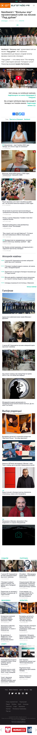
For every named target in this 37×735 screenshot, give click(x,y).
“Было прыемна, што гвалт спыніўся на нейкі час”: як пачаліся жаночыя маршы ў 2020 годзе (17, 202)
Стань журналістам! (12, 702)
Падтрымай (23, 702)
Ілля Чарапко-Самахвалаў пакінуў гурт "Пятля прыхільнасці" (27, 661)
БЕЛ (17, 1)
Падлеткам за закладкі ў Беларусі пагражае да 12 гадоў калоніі (20, 272)
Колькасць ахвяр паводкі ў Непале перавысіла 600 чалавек (17, 548)
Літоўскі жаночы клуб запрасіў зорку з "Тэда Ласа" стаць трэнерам (8, 671)
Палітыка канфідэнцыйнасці (18, 721)
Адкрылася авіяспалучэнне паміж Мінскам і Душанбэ (16, 317)
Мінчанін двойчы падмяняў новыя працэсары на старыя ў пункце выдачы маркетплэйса (20, 278)
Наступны (36, 730)
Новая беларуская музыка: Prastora (25, 676)
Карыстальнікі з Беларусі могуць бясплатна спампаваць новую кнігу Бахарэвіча (16, 493)
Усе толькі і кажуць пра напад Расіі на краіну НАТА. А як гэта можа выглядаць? (17, 374)
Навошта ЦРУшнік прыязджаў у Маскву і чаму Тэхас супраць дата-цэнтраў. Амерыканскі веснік (18, 464)
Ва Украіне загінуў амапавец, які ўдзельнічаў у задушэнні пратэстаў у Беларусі (18, 247)
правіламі (23, 719)
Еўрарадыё (4, 21)
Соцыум (4, 558)
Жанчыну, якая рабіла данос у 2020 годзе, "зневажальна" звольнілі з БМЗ (16, 174)
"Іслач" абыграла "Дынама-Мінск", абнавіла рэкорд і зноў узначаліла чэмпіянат (8, 680)
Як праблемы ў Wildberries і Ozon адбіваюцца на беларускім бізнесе (7, 637)
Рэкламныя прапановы (19, 709)
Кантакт (8, 709)
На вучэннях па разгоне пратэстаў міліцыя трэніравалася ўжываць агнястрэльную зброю (18, 211)
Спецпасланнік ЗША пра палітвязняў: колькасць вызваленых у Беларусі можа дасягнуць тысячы (27, 584)
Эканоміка (5, 600)
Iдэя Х (20, 689)
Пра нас (8, 711)
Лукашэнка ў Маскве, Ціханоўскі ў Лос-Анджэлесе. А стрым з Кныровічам (15, 521)
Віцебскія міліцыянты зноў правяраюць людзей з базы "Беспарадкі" (16, 225)
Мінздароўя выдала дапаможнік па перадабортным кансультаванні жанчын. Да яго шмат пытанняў (18, 403)
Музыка (23, 644)
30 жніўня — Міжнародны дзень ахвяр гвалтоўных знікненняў (27, 575)
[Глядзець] (17, 25)
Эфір (31, 689)
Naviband (27, 119)
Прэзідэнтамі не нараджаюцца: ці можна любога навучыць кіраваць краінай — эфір (17, 241)
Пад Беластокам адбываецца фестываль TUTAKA (27, 669)
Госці (6, 689)
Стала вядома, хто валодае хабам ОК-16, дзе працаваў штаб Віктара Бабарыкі (26, 594)
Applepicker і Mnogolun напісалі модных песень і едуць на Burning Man (27, 636)
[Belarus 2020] (19, 730)
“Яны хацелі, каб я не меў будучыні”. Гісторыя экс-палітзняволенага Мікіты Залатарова (18, 234)
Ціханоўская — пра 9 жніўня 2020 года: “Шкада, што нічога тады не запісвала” (15, 145)
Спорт (3, 644)
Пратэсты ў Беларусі (16, 119)
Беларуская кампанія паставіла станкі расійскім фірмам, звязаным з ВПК (8, 618)
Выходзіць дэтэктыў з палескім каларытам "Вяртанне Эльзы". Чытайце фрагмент (16, 437)
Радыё (8, 704)
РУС (20, 1)
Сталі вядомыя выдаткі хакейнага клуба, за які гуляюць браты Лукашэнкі (8, 662)
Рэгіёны (14, 704)
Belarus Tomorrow (13, 689)
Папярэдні (1, 730)
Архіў (19, 704)
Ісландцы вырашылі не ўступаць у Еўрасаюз (19, 283)
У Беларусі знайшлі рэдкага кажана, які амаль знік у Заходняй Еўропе (20, 267)
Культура (21, 20)
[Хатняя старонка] (19, 5)
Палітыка (24, 558)
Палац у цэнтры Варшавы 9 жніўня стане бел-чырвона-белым (18, 218)
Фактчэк (26, 689)
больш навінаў (31, 287)
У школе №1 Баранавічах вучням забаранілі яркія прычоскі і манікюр (19, 261)
